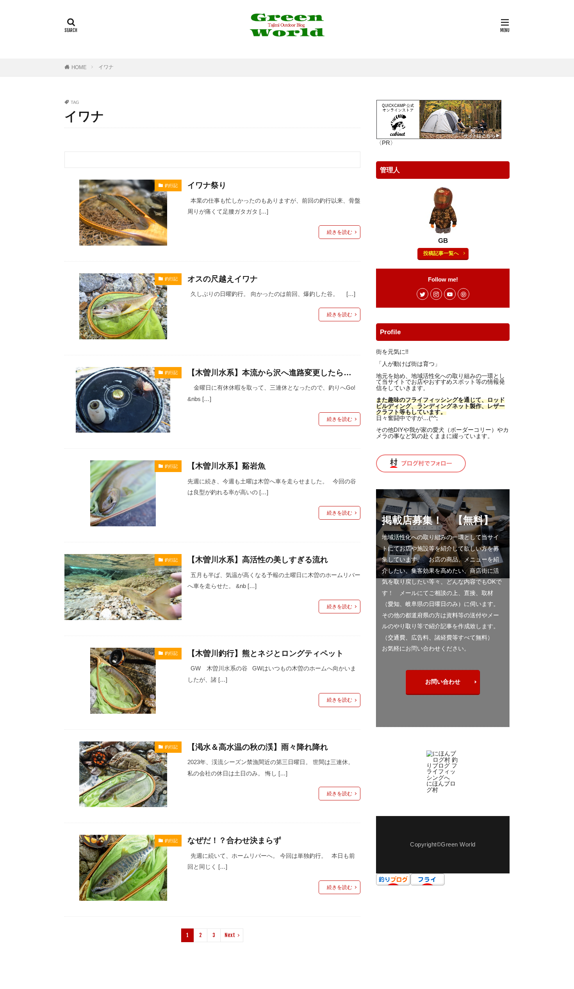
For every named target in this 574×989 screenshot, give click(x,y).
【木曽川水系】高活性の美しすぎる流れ (257, 559)
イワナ (106, 67)
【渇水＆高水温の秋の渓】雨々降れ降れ (257, 747)
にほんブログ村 (441, 786)
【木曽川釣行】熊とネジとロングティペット (265, 653)
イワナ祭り (206, 185)
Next (230, 935)
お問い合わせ (442, 681)
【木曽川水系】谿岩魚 (226, 466)
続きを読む (339, 232)
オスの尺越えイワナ (222, 278)
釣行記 (171, 185)
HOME (79, 67)
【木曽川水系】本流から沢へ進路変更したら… (269, 372)
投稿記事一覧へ (441, 253)
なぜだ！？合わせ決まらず (238, 840)
